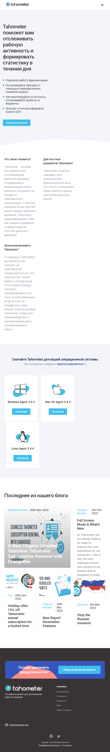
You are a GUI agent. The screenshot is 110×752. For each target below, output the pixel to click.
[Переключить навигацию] (102, 5)
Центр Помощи (64, 710)
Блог (59, 705)
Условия (67, 745)
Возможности (63, 692)
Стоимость (62, 696)
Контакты (61, 701)
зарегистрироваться (70, 364)
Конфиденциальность (50, 745)
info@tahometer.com (19, 725)
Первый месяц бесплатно (79, 669)
